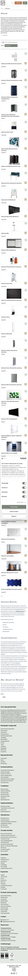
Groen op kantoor (5, 904)
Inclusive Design (4, 907)
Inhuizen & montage (5, 806)
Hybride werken (4, 897)
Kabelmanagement (5, 799)
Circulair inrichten (5, 792)
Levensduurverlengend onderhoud (8, 821)
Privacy (2, 878)
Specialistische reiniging (6, 823)
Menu (25, 2)
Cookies (14, 968)
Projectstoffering (5, 734)
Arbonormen (4, 880)
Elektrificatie (3, 749)
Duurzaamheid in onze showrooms (9, 837)
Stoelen (2, 742)
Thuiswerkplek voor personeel (7, 808)
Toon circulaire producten (11, 42)
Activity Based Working (6, 895)
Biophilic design (4, 900)
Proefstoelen (4, 889)
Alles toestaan (14, 506)
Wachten (3, 863)
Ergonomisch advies (5, 796)
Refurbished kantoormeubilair (7, 779)
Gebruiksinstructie (5, 818)
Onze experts (4, 758)
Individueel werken (5, 859)
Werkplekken (4, 748)
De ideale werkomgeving (6, 885)
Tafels (2, 744)
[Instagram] (16, 973)
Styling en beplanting (5, 790)
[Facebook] (12, 973)
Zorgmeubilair (4, 911)
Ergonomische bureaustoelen (7, 728)
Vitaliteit (2, 875)
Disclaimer (14, 969)
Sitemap (14, 970)
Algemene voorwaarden (14, 966)
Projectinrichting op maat (6, 868)
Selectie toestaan (14, 511)
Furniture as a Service (5, 773)
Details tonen (20, 502)
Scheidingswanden (5, 741)
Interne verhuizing (5, 827)
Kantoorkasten (4, 739)
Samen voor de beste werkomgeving (9, 845)
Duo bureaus (3, 732)
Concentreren (4, 861)
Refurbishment (4, 825)
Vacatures (3, 761)
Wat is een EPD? (4, 851)
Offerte (18, 3)
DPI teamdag (4, 763)
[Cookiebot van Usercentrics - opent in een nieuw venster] (20, 458)
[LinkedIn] (14, 973)
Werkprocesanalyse (5, 772)
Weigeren (14, 516)
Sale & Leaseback (5, 777)
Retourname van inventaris (7, 780)
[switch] (24, 487)
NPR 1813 (3, 882)
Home (2, 8)
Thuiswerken (4, 899)
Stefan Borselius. (20, 611)
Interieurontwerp (4, 789)
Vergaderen (3, 857)
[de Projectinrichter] (3, 3)
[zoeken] (12, 3)
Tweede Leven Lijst (5, 838)
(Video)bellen (4, 864)
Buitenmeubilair (4, 909)
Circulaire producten (5, 849)
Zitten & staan (4, 876)
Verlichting (3, 746)
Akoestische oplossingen (6, 735)
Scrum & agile (4, 866)
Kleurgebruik (3, 902)
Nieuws (2, 760)
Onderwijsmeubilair (5, 913)
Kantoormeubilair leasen (6, 775)
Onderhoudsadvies (5, 820)
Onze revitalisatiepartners (6, 840)
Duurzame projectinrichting (7, 844)
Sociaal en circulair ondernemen (8, 835)
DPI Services (3, 809)
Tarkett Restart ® (5, 842)
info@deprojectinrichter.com (8, 921)
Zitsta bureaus (4, 730)
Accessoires (3, 751)
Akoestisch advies (5, 794)
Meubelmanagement (5, 811)
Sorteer (2, 45)
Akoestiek (3, 887)
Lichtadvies (3, 797)
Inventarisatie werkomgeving (7, 770)
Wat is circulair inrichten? (6, 833)
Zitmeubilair (3, 737)
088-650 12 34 (5, 919)
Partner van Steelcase (6, 906)
